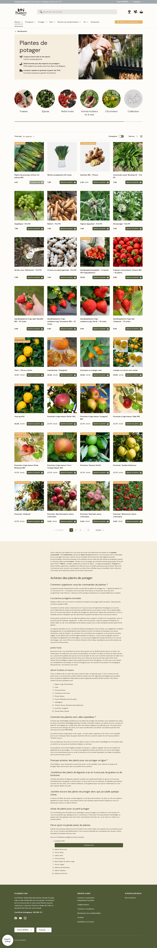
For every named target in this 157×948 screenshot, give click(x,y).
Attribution (22, 31)
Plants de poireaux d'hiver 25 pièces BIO (26, 176)
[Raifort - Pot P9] (62, 205)
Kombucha (95, 22)
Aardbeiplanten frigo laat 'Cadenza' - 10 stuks (124, 320)
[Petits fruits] (67, 98)
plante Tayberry (60, 870)
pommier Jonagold (61, 708)
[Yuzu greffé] (29, 398)
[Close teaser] (14, 934)
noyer (57, 687)
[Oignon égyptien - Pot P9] (95, 205)
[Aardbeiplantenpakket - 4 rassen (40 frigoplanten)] (95, 252)
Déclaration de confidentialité (89, 913)
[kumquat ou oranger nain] (95, 352)
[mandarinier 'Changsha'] (62, 352)
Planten (17, 22)
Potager (41, 22)
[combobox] (77, 11)
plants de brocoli (61, 849)
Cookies (80, 917)
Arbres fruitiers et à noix (89, 113)
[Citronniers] (111, 98)
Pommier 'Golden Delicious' (124, 465)
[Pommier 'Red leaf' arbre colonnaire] (95, 496)
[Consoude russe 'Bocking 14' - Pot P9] (128, 157)
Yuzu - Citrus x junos (23, 370)
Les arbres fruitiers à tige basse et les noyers (66, 733)
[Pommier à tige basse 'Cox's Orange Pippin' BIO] (62, 447)
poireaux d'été (60, 841)
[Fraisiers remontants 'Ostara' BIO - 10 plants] (128, 252)
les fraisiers (66, 633)
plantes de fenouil (61, 873)
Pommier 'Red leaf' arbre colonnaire (90, 515)
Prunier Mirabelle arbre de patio (66, 699)
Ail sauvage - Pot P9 (121, 224)
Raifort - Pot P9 (54, 224)
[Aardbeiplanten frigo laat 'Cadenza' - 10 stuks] (128, 301)
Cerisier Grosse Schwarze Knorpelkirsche (69, 705)
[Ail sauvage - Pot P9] (128, 205)
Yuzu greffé (19, 416)
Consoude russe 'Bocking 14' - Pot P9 (127, 176)
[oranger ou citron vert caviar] (128, 352)
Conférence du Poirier (62, 693)
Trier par (18, 136)
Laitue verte (59, 855)
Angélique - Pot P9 (22, 224)
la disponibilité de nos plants (110, 593)
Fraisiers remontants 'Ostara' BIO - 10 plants (127, 271)
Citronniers (111, 111)
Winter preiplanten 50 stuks (59, 175)
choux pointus (60, 858)
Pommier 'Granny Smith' (90, 465)
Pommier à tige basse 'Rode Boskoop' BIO (26, 466)
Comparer (113, 136)
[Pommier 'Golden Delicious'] (128, 447)
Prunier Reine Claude (62, 711)
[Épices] (45, 98)
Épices (45, 111)
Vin (84, 22)
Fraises (24, 111)
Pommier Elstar (60, 690)
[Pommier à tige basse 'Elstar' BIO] (62, 398)
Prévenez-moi (89, 845)
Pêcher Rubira (59, 696)
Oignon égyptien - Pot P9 (91, 224)
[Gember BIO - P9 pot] (95, 157)
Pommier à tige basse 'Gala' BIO (126, 416)
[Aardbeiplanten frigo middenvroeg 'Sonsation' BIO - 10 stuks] (62, 301)
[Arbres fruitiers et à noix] (89, 98)
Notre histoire (130, 898)
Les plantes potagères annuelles (65, 598)
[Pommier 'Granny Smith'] (95, 447)
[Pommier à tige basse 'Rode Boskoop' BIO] (29, 447)
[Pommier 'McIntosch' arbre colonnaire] (128, 496)
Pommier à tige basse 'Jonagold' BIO (94, 417)
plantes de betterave (62, 867)
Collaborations (83, 904)
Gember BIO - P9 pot (89, 175)
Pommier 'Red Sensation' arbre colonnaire (60, 515)
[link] (58, 530)
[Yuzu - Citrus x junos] (29, 352)
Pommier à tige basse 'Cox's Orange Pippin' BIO (59, 466)
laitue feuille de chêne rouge (64, 861)
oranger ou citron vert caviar (125, 370)
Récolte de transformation (68, 22)
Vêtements (18, 26)
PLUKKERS (23, 940)
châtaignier (58, 702)
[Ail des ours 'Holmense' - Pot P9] (29, 252)
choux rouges (59, 864)
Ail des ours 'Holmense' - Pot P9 (27, 270)
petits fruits (56, 647)
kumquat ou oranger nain (91, 370)
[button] (141, 11)
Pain (51, 22)
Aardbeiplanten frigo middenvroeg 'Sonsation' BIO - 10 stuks (61, 321)
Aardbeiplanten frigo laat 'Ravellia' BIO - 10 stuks (28, 320)
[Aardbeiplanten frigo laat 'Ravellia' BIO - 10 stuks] (29, 301)
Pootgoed (29, 22)
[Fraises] (23, 98)
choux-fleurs (59, 852)
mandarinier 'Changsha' (57, 370)
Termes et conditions (85, 909)
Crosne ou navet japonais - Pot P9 (61, 270)
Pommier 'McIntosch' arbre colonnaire (124, 515)
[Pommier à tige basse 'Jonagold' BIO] (95, 398)
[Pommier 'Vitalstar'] (29, 496)
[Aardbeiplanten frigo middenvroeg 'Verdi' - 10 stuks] (95, 301)
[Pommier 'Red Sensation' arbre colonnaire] (62, 496)
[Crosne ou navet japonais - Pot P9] (62, 252)
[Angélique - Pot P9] (29, 205)
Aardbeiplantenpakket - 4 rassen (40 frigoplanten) (94, 271)
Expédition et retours (85, 922)
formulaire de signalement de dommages (64, 638)
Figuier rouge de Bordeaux (64, 684)
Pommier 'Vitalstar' (22, 514)
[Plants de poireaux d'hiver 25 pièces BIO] (29, 157)
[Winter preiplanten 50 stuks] (62, 157)
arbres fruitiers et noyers (62, 670)
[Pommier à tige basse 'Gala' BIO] (128, 398)
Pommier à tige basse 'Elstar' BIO (61, 416)
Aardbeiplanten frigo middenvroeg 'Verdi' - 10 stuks (93, 320)
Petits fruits (67, 111)
